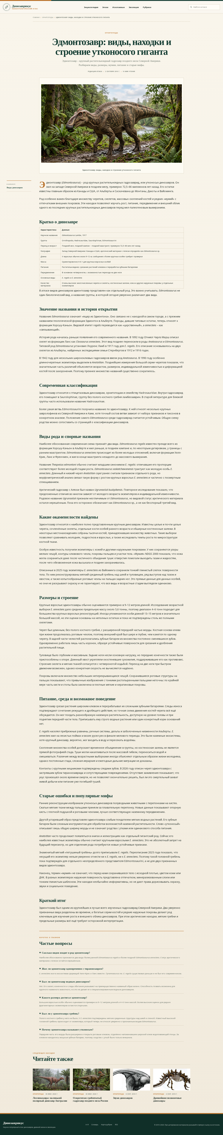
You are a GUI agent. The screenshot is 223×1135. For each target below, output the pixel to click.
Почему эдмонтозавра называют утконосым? (67, 1029)
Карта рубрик (106, 1124)
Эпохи (105, 7)
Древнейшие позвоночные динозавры (167, 1099)
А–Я (87, 1124)
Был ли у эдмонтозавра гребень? (60, 1013)
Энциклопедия (91, 7)
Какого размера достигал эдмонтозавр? (64, 997)
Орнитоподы (47, 17)
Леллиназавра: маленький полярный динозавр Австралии (50, 1099)
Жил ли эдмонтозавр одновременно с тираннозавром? (72, 968)
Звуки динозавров (123, 1098)
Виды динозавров (15, 187)
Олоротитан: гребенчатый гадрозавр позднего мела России (90, 1099)
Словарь (94, 1124)
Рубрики (147, 7)
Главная (36, 17)
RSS (116, 1124)
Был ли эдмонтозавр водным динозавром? (66, 981)
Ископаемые (118, 7)
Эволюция (134, 7)
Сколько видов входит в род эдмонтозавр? (66, 952)
